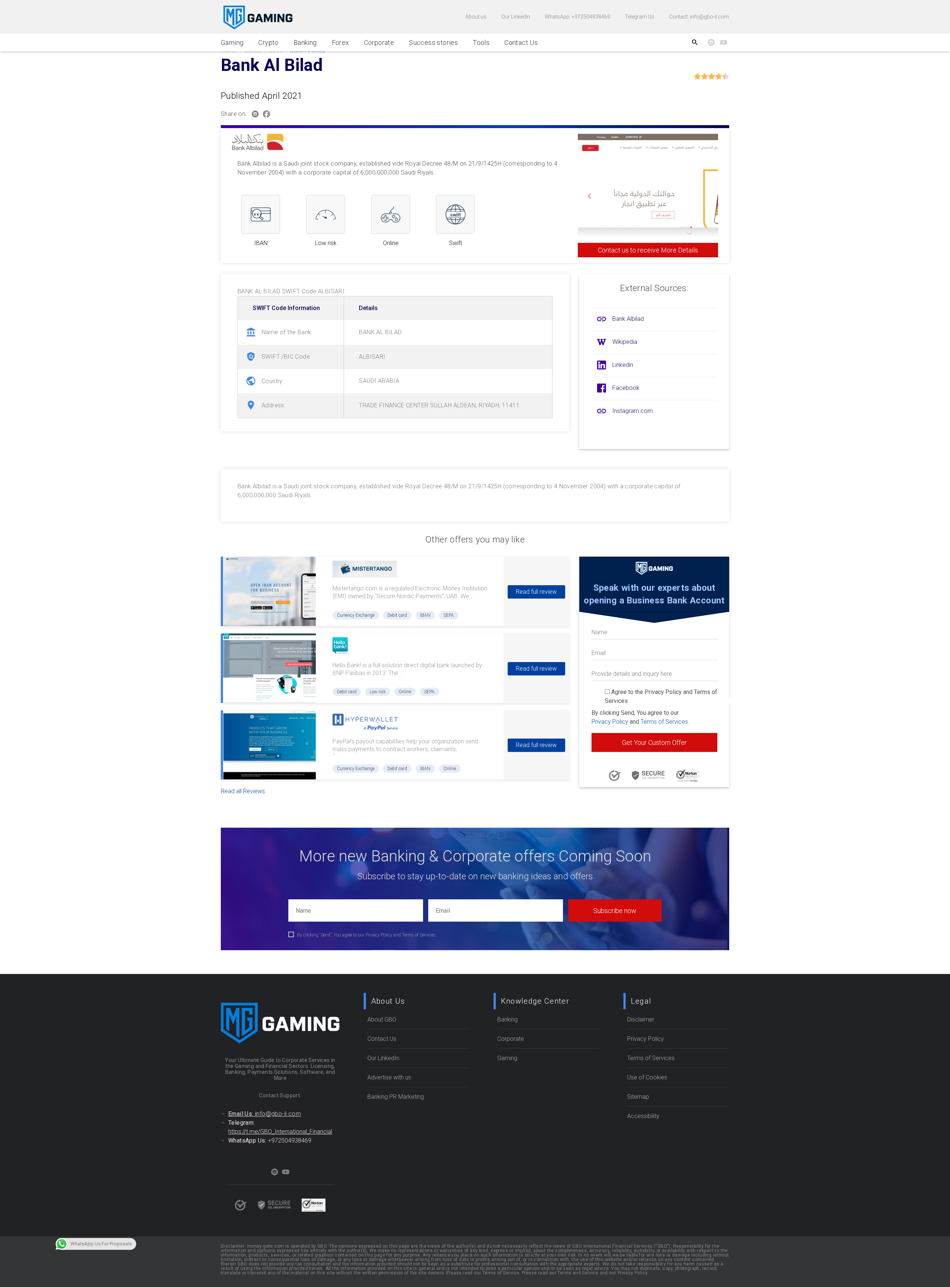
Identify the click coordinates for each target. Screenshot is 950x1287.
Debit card (397, 615)
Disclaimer (640, 1019)
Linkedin (622, 364)
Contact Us (521, 42)
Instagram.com (632, 410)
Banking (305, 42)
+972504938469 (289, 1140)
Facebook (625, 387)
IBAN (425, 615)
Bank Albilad (628, 318)
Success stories (433, 42)
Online (405, 691)
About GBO (381, 1019)
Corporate (379, 42)
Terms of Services (664, 721)
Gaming (232, 42)
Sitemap (638, 1096)
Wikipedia (624, 341)
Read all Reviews (243, 791)
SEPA (448, 615)
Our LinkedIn (515, 17)
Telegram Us (639, 17)
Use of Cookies (647, 1077)
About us (476, 17)
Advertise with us (389, 1077)
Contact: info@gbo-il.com (699, 17)
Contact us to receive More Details (648, 250)
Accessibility (643, 1116)
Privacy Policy (610, 721)
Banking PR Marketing (395, 1096)
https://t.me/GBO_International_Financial (280, 1131)
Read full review (536, 591)
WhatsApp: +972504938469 (577, 17)
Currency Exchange (355, 615)
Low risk (378, 691)
